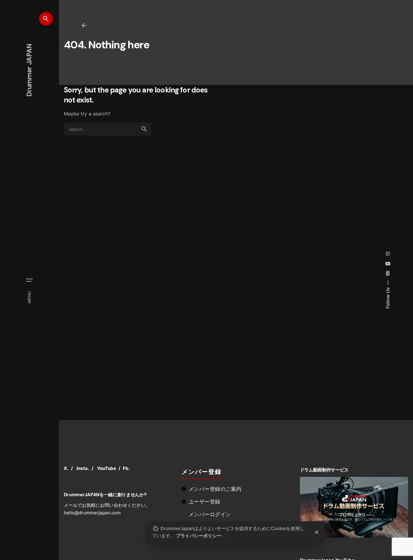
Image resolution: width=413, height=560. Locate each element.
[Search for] (107, 129)
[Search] (46, 18)
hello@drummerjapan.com (92, 513)
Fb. (126, 468)
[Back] (84, 25)
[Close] (317, 532)
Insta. (82, 468)
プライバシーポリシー (198, 536)
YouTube (106, 468)
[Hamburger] (29, 280)
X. (66, 468)
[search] (144, 129)
